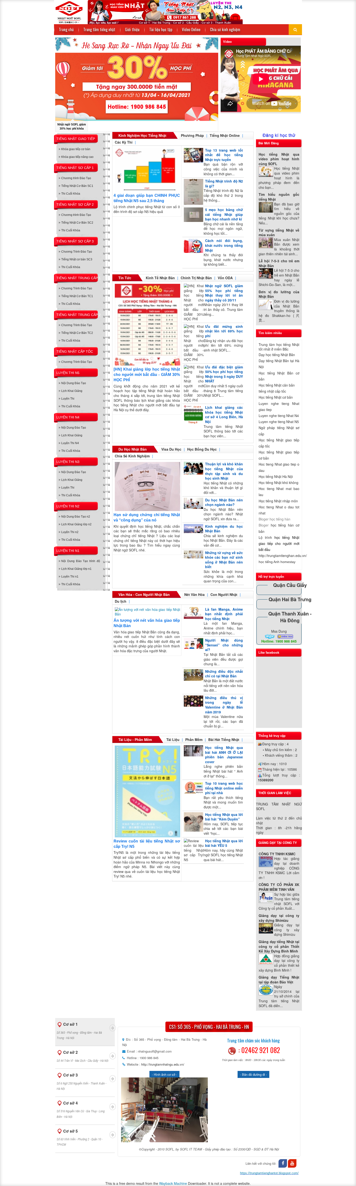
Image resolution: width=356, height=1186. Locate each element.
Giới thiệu (132, 29)
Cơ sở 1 (79, 1030)
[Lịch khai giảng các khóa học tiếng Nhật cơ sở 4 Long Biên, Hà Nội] (192, 415)
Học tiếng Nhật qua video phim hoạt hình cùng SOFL (279, 159)
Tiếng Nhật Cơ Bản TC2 (77, 333)
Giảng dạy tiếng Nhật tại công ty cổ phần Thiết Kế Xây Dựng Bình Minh (279, 946)
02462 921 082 (260, 1050)
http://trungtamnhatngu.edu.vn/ (162, 1064)
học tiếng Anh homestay (277, 562)
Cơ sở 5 (79, 1137)
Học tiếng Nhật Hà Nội (276, 476)
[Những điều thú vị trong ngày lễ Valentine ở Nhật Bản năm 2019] (192, 701)
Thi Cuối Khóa (70, 193)
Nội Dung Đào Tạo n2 (75, 516)
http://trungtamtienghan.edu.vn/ (283, 555)
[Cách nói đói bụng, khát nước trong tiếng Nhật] (192, 245)
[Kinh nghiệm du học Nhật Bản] (192, 528)
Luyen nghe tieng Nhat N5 (279, 421)
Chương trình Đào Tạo (76, 178)
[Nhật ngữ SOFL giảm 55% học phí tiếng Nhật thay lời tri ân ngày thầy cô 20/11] (192, 303)
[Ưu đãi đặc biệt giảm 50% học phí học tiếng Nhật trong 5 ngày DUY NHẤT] (192, 384)
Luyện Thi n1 (69, 576)
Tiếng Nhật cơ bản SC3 (76, 259)
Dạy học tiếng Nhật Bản (277, 354)
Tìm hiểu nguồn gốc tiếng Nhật (279, 197)
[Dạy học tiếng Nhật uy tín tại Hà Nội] (148, 11)
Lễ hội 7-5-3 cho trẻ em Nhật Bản (279, 263)
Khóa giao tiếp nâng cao (77, 157)
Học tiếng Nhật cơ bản (276, 397)
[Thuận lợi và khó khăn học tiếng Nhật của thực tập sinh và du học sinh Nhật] (192, 468)
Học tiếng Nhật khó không (278, 482)
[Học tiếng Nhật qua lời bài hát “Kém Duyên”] (192, 822)
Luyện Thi (67, 398)
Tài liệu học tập (160, 29)
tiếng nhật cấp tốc (272, 391)
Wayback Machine (173, 1183)
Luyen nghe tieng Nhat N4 (279, 415)
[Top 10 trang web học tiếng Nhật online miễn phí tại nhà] (192, 787)
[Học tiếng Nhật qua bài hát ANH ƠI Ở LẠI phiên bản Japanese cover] (192, 750)
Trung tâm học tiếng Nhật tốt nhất (279, 347)
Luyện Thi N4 (70, 443)
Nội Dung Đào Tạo (73, 383)
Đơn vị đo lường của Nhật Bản (279, 294)
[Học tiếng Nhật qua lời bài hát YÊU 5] (192, 850)
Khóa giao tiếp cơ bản (75, 149)
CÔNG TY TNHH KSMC (277, 853)
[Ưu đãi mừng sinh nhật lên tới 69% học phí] (192, 343)
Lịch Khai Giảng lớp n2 (76, 524)
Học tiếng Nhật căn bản (277, 385)
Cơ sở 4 (81, 1109)
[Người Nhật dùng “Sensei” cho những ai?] (192, 643)
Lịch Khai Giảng (71, 391)
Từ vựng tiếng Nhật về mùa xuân (279, 232)
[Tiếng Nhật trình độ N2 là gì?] (192, 192)
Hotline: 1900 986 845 (279, 641)
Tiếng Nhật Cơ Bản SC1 (77, 186)
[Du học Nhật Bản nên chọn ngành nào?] (192, 503)
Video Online (191, 29)
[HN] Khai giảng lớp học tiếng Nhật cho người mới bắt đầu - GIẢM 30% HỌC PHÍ (147, 374)
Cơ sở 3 (81, 1081)
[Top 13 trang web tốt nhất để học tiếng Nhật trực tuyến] (192, 155)
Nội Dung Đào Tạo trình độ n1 (80, 562)
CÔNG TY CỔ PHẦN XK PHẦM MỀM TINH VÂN (279, 887)
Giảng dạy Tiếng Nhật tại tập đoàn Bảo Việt (279, 979)
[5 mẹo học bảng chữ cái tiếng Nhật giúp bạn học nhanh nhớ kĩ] (192, 214)
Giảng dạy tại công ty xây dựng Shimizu (279, 918)
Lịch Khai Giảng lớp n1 (76, 569)
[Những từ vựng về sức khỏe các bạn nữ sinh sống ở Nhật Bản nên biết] (192, 554)
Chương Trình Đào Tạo (76, 251)
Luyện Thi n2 (69, 532)
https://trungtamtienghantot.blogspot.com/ (269, 1173)
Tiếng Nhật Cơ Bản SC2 (77, 222)
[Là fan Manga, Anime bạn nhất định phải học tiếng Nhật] (192, 613)
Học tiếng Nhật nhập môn (278, 500)
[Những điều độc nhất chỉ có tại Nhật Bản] (192, 675)
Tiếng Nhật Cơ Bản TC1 (77, 296)
